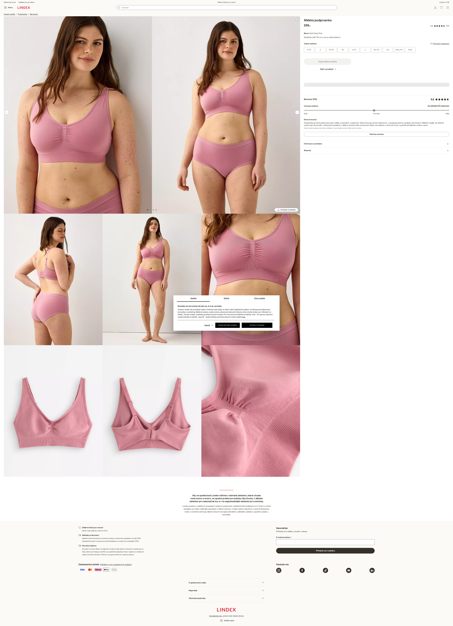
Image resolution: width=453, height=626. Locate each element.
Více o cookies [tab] (259, 298)
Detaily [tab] (226, 298)
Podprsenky (22, 14)
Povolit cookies (257, 325)
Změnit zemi (229, 620)
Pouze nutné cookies (227, 325)
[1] (147, 209)
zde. (243, 317)
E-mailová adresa (284, 537)
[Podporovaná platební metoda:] (176, 570)
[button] (78, 115)
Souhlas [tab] (193, 298)
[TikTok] (325, 570)
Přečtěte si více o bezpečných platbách (116, 564)
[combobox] (226, 7)
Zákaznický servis (10, 2)
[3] (153, 209)
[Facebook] (302, 570)
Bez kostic (34, 14)
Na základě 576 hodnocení (438, 106)
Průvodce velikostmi (441, 44)
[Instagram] (278, 570)
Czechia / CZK (444, 2)
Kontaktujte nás (215, 616)
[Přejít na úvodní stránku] (24, 7)
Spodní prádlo (9, 14)
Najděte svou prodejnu (27, 2)
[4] (156, 209)
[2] (150, 209)
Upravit (207, 325)
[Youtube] (348, 570)
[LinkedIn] (372, 570)
